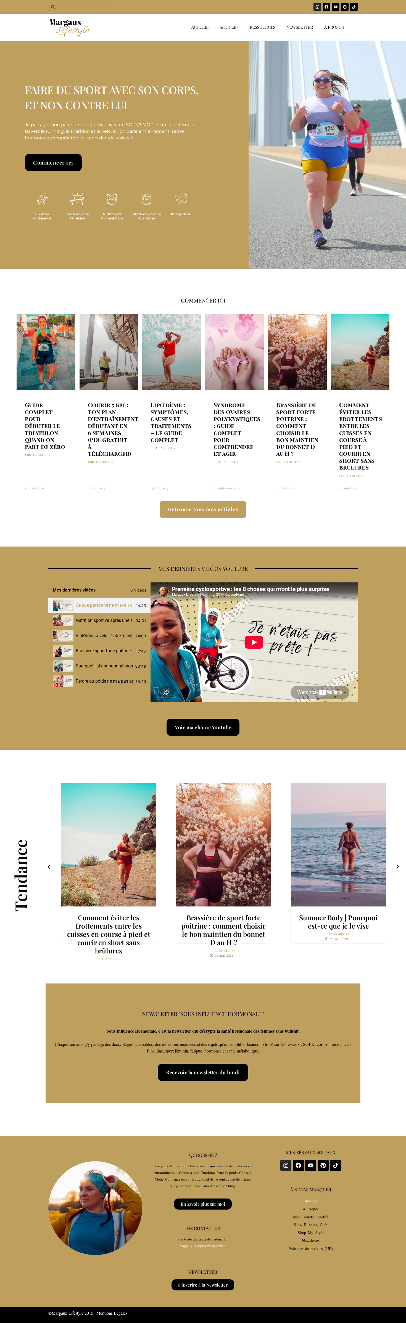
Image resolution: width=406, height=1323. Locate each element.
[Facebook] (326, 7)
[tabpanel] (254, 642)
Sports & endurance (42, 216)
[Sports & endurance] (42, 199)
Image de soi (181, 214)
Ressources (262, 27)
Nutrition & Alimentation (112, 216)
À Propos (310, 1208)
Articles (229, 27)
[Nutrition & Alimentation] (112, 199)
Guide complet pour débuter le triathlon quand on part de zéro (45, 425)
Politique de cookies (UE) (311, 1248)
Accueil (200, 27)
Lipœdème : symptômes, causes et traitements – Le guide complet (171, 422)
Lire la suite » (37, 455)
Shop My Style (310, 1232)
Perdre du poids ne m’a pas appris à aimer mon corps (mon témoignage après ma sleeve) (104, 681)
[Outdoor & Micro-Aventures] (147, 199)
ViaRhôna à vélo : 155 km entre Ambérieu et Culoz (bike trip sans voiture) (104, 635)
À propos (334, 27)
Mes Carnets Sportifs (310, 1216)
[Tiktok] (354, 7)
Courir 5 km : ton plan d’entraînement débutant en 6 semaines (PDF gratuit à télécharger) (113, 429)
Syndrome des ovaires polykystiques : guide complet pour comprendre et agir (236, 429)
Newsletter (299, 27)
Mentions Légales (111, 1313)
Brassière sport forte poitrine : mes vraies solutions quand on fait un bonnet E (105, 650)
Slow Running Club (310, 1224)
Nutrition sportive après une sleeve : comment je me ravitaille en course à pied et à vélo (104, 620)
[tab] (99, 605)
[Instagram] (317, 7)
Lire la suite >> (108, 958)
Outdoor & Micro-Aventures (146, 216)
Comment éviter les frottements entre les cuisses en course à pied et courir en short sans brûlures (360, 436)
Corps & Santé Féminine (77, 216)
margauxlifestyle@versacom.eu (203, 1245)
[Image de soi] (181, 199)
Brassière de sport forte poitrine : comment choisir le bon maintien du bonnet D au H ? (297, 429)
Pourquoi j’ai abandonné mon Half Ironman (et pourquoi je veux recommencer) (104, 666)
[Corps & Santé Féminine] (77, 199)
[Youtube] (335, 7)
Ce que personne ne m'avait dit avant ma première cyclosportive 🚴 (104, 605)
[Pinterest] (345, 7)
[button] (49, 866)
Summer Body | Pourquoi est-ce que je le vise (338, 921)
